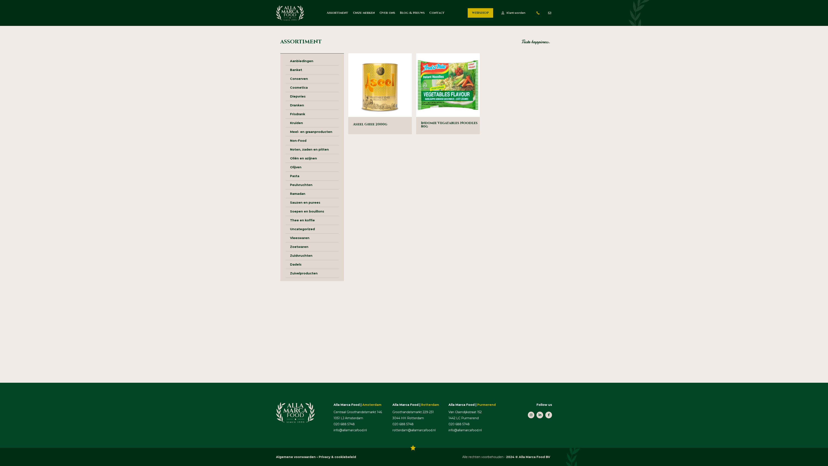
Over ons (387, 13)
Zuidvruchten (301, 256)
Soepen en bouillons (307, 211)
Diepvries (298, 96)
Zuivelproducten (304, 273)
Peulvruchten (301, 185)
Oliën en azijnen (303, 158)
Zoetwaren (299, 247)
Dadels (295, 264)
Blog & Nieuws (412, 13)
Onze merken (364, 13)
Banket (296, 70)
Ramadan (297, 194)
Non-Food (298, 141)
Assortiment (337, 13)
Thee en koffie (302, 220)
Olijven (295, 167)
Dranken (297, 105)
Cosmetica (299, 88)
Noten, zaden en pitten (309, 149)
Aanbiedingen (301, 61)
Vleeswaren (299, 238)
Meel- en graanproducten (311, 132)
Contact (437, 13)
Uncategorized (302, 229)
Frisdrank (297, 114)
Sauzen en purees (305, 203)
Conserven (299, 79)
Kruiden (296, 123)
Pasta (294, 176)
